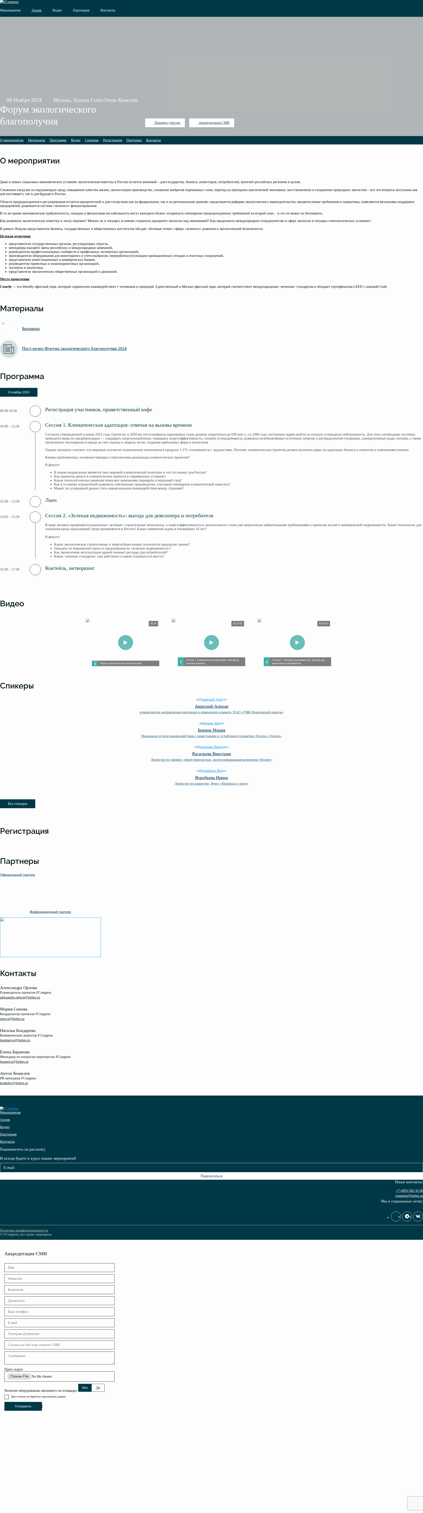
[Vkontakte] (418, 1216)
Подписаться (211, 1176)
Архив (36, 10)
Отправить (23, 1406)
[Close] (418, 5)
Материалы (36, 140)
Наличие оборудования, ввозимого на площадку (40, 1390)
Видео (57, 10)
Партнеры (134, 140)
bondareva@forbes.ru (15, 1040)
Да (98, 1388)
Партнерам (81, 10)
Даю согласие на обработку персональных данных (38, 1396)
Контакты (107, 10)
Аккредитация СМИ (214, 123)
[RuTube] (396, 1216)
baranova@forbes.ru (14, 1062)
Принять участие (167, 123)
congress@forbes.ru (409, 1196)
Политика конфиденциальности (24, 1230)
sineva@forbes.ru (12, 1019)
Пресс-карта (13, 1369)
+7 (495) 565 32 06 (409, 1191)
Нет (85, 1388)
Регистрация (112, 140)
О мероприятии (12, 140)
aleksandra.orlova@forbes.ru (20, 997)
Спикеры (92, 140)
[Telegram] (407, 1216)
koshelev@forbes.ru (14, 1083)
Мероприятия (10, 10)
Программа (58, 140)
